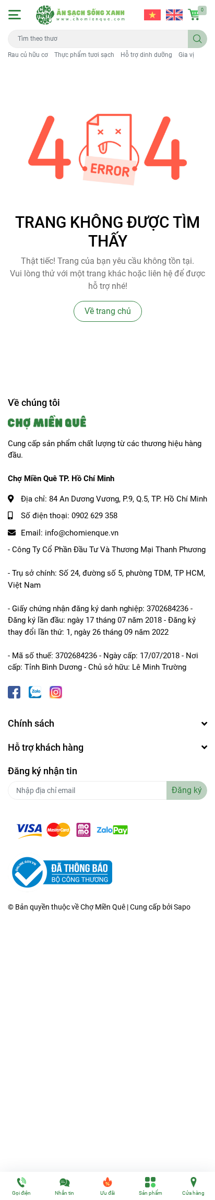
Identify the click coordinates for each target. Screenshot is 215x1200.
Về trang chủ (108, 311)
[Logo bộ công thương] (60, 872)
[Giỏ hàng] (194, 14)
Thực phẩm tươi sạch (84, 55)
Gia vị (186, 55)
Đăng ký (187, 790)
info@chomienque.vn (81, 533)
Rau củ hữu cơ (28, 55)
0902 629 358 (94, 515)
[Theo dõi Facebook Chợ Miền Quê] (14, 691)
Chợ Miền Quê (102, 907)
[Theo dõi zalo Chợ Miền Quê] (35, 691)
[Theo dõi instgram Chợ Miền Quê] (56, 691)
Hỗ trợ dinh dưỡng (146, 55)
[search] (197, 39)
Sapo (182, 907)
